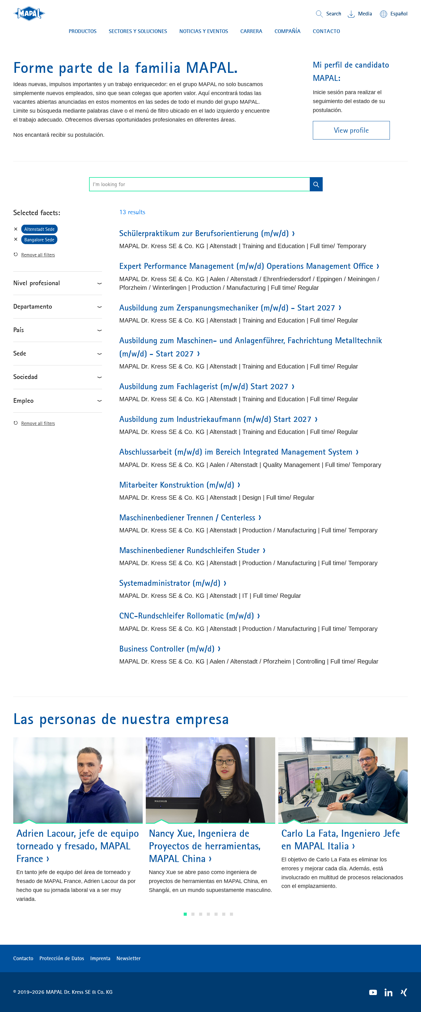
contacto (326, 31)
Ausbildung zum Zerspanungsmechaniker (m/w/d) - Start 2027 (227, 307)
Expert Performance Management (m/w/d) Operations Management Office (246, 266)
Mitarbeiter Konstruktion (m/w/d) (176, 485)
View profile (351, 130)
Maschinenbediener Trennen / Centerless (187, 517)
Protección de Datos (61, 958)
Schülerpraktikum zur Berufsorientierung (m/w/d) (204, 233)
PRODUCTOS (82, 31)
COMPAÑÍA (287, 31)
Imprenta (100, 958)
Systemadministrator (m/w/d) (169, 583)
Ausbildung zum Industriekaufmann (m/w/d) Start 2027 (215, 419)
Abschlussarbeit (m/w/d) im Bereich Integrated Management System (236, 452)
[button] (185, 914)
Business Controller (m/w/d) (167, 648)
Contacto (23, 958)
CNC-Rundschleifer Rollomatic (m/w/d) (186, 615)
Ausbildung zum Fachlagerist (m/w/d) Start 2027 (203, 386)
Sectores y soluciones (138, 31)
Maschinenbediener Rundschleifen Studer (189, 550)
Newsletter (128, 958)
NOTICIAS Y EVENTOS (203, 31)
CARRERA (251, 31)
